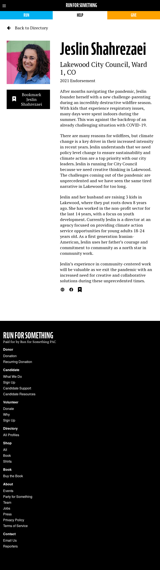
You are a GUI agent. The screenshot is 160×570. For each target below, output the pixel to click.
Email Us (10, 540)
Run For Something (28, 335)
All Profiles (11, 434)
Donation (10, 355)
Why (6, 414)
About (8, 484)
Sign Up (9, 382)
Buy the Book (13, 475)
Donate (8, 408)
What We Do (12, 376)
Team (7, 502)
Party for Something (17, 496)
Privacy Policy (13, 519)
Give (133, 15)
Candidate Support (17, 388)
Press (7, 514)
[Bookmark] (79, 290)
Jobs (6, 508)
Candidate (11, 370)
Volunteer (10, 402)
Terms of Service (15, 525)
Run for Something (81, 5)
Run (26, 15)
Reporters (10, 546)
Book (7, 455)
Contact (9, 534)
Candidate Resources (19, 394)
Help (80, 15)
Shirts (7, 461)
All (5, 449)
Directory (10, 428)
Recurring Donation (17, 361)
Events (8, 490)
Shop (7, 443)
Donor (8, 349)
